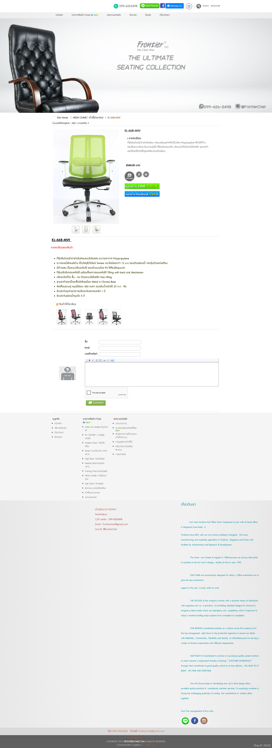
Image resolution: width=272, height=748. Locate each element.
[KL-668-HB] (62, 317)
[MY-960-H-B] (103, 317)
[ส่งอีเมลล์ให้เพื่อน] (146, 174)
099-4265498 (128, 6)
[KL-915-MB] (90, 317)
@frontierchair (109, 529)
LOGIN (205, 6)
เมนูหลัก (56, 419)
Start (145, 745)
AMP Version (135, 738)
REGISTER (215, 6)
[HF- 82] (116, 317)
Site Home (62, 118)
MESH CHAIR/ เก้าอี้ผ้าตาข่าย (88, 118)
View (152, 745)
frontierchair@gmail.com (115, 524)
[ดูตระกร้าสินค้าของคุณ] (189, 6)
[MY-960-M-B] (76, 317)
